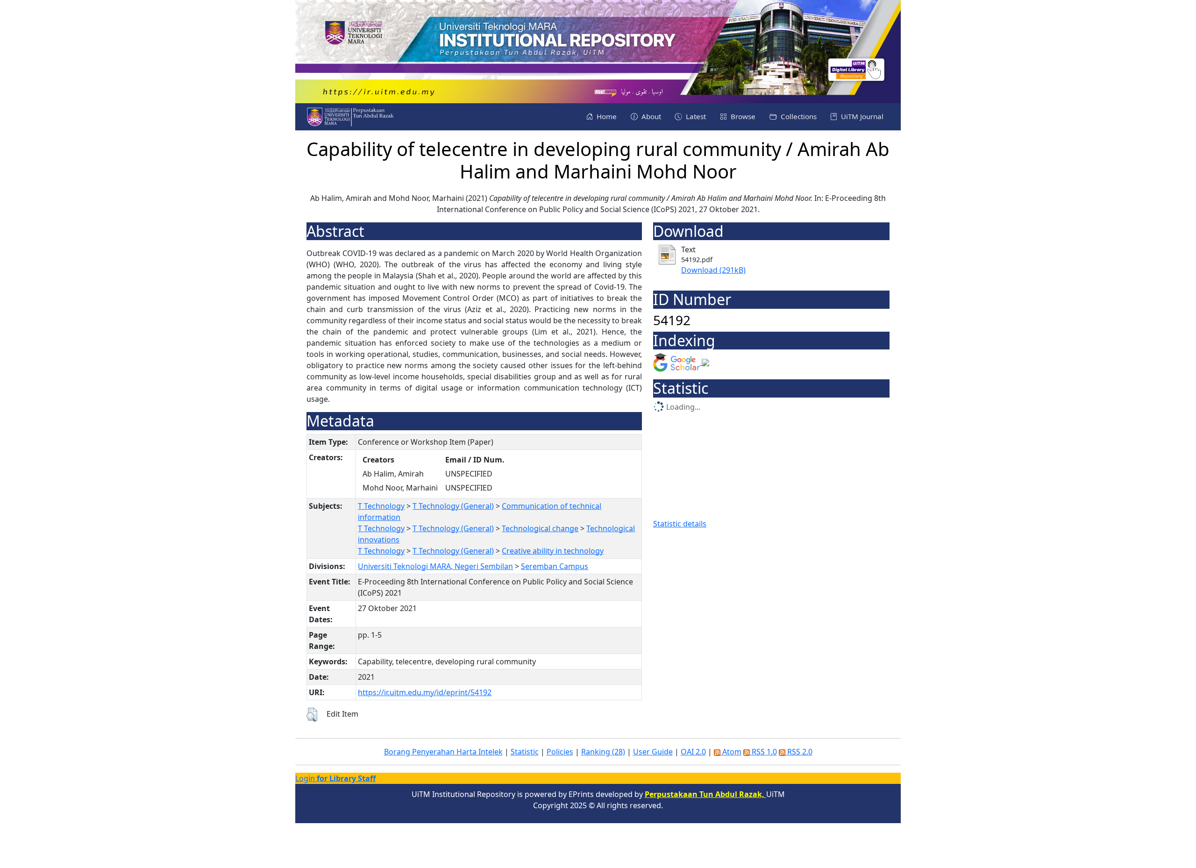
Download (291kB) (713, 270)
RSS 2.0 (798, 752)
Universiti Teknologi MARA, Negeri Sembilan (435, 566)
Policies (560, 752)
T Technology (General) (453, 506)
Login (335, 778)
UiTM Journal (861, 116)
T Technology (381, 506)
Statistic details (679, 524)
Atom (730, 752)
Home (606, 116)
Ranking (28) (603, 752)
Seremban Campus (554, 566)
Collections (798, 116)
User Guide (653, 752)
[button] (311, 715)
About (650, 116)
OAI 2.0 (693, 752)
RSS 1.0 (763, 752)
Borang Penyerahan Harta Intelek (443, 752)
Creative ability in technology (553, 551)
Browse (742, 116)
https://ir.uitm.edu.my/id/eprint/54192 (424, 692)
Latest (695, 116)
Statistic (525, 752)
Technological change (540, 528)
